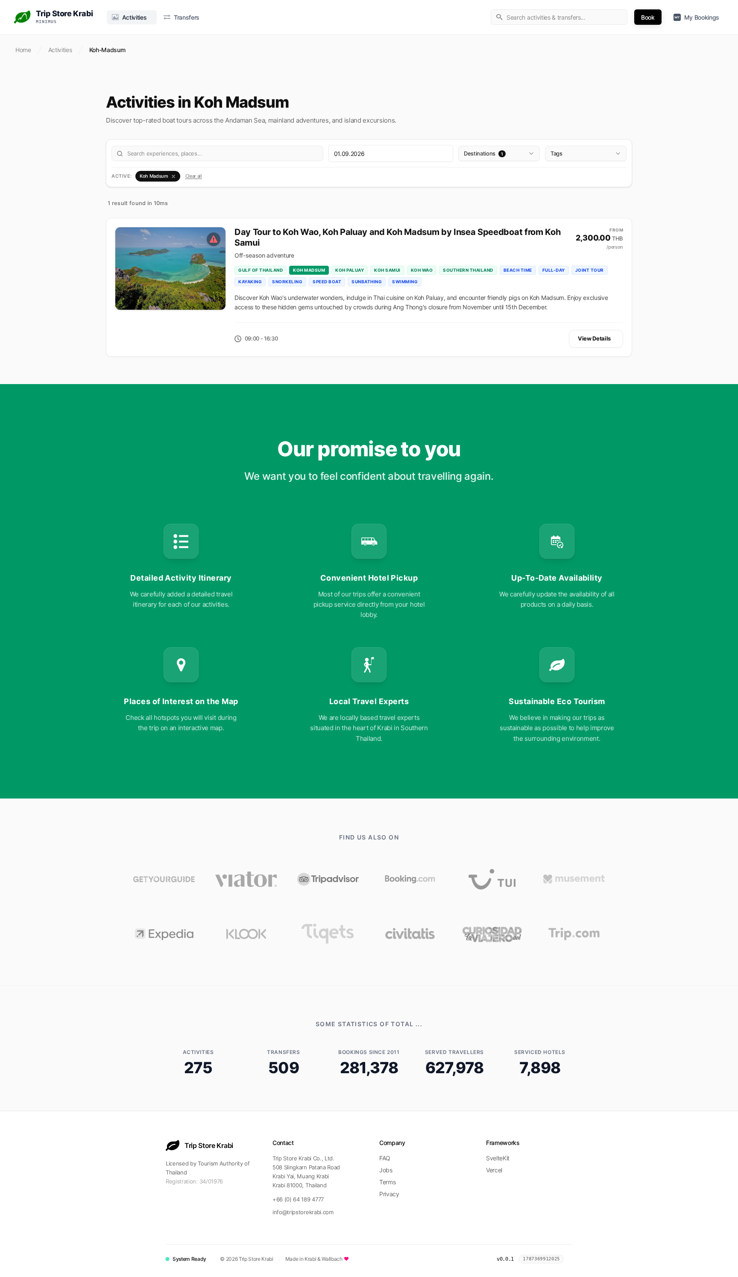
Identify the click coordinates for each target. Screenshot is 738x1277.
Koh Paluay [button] (349, 270)
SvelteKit (498, 1158)
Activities (60, 49)
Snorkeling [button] (287, 281)
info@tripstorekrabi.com (303, 1212)
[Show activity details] (170, 268)
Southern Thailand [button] (468, 270)
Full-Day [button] (553, 270)
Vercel (494, 1170)
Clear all (193, 176)
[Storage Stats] (570, 1259)
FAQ (384, 1158)
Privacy (389, 1194)
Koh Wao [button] (422, 270)
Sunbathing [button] (366, 281)
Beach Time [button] (518, 270)
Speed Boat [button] (327, 281)
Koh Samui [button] (387, 270)
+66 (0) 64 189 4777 (298, 1199)
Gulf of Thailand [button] (260, 270)
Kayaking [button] (250, 281)
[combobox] (559, 17)
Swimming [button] (405, 281)
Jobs (385, 1170)
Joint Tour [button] (589, 270)
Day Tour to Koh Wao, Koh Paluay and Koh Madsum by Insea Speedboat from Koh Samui (397, 237)
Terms (387, 1182)
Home (23, 49)
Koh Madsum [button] (309, 270)
